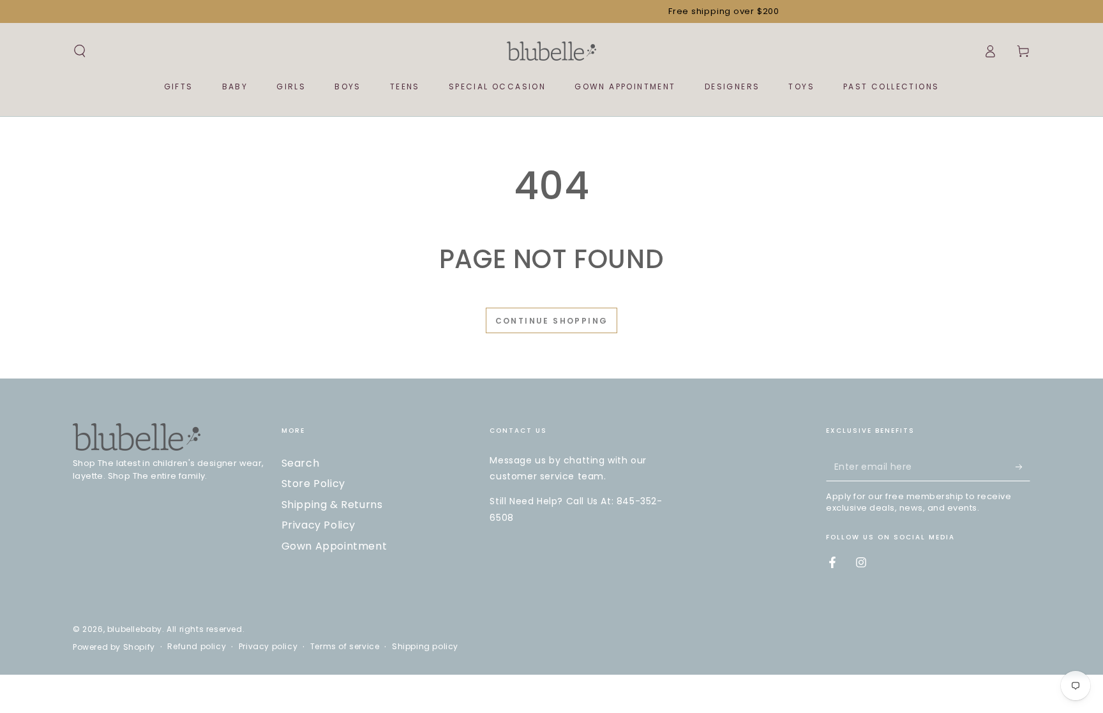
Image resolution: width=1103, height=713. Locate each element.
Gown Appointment (334, 546)
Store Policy (313, 483)
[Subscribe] (1023, 467)
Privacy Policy (318, 525)
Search (300, 463)
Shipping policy (425, 647)
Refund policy (196, 647)
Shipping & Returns (332, 504)
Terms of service (345, 647)
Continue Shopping (551, 320)
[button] (79, 51)
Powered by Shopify (114, 647)
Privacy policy (268, 647)
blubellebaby (134, 629)
